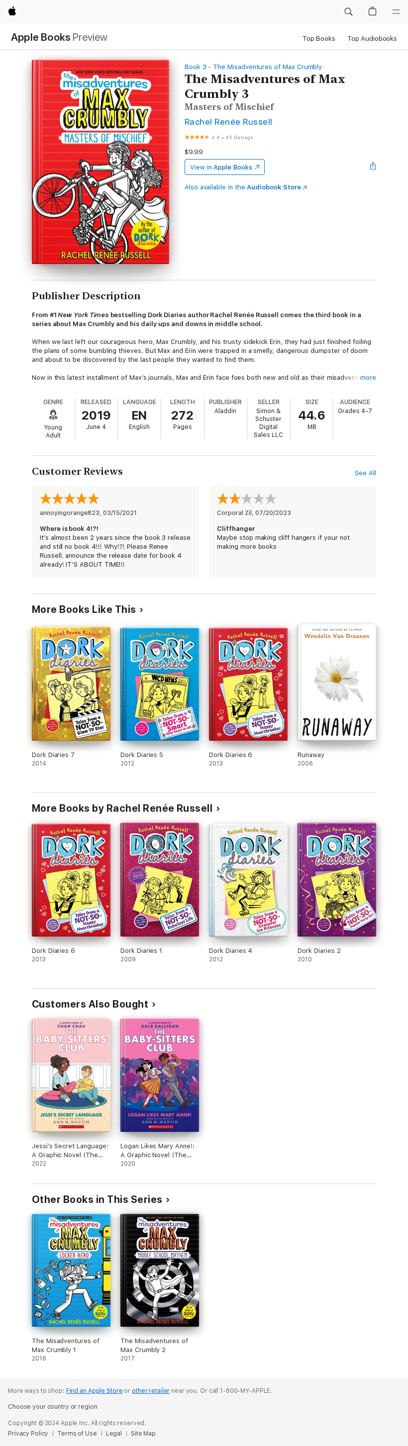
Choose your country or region (53, 1406)
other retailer (151, 1390)
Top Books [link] (319, 38)
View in (221, 167)
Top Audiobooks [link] (372, 38)
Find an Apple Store (94, 1390)
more (368, 377)
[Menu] (396, 12)
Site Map (143, 1433)
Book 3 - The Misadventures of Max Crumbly (253, 67)
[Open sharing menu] (373, 167)
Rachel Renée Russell (229, 121)
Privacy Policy (28, 1433)
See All (365, 473)
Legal (114, 1433)
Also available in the (243, 187)
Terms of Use (77, 1433)
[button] (348, 12)
